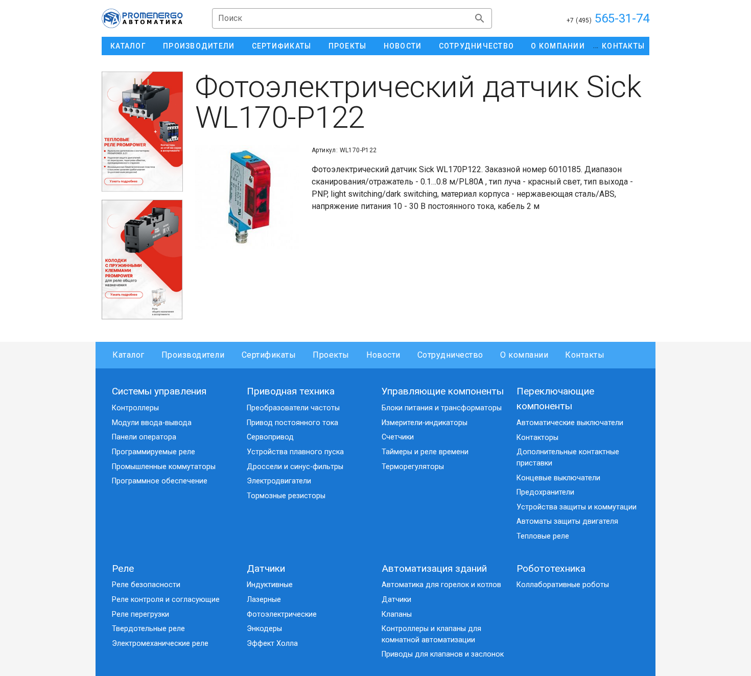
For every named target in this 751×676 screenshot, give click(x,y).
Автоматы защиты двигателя (567, 521)
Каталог (128, 355)
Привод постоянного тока (292, 422)
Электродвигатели (279, 481)
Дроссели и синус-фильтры (295, 466)
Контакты (584, 355)
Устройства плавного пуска (295, 452)
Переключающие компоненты (555, 398)
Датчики (266, 568)
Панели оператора (144, 437)
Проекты (331, 355)
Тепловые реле (543, 536)
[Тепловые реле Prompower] (142, 132)
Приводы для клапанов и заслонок (443, 654)
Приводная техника (291, 391)
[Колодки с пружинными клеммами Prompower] (142, 260)
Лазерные (264, 599)
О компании (524, 355)
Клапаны (397, 614)
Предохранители (545, 492)
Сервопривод (270, 437)
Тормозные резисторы (286, 496)
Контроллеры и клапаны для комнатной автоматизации (431, 634)
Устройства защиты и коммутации (577, 507)
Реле (123, 568)
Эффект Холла (272, 643)
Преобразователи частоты (293, 408)
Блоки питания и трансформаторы (442, 408)
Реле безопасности (146, 584)
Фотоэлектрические (282, 614)
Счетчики (398, 437)
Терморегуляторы (413, 466)
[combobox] (352, 18)
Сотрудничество (450, 355)
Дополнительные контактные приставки (568, 458)
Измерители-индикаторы (424, 422)
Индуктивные (270, 584)
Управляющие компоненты (443, 391)
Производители (193, 355)
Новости (383, 355)
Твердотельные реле (148, 628)
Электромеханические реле (160, 643)
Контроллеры (135, 408)
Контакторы (537, 437)
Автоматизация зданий (434, 568)
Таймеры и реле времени (425, 452)
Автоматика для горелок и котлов (441, 584)
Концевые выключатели (558, 478)
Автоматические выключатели (570, 422)
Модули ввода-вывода (152, 422)
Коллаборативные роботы (563, 584)
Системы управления (159, 391)
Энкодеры (264, 628)
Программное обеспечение (159, 481)
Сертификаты (269, 355)
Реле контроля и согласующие (166, 599)
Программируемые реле (153, 452)
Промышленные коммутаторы (164, 466)
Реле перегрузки (140, 614)
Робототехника (551, 568)
